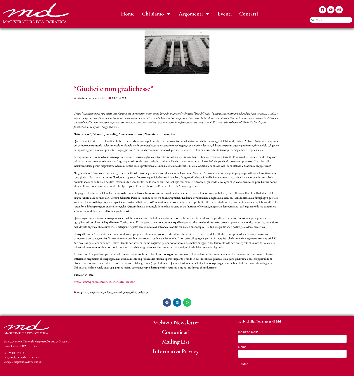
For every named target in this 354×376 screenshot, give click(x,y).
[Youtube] (330, 9)
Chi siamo (153, 13)
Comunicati (176, 332)
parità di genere (121, 292)
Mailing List (176, 341)
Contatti (248, 13)
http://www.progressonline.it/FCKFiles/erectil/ (104, 282)
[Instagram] (339, 9)
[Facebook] (322, 9)
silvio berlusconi (140, 292)
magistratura (96, 292)
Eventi (225, 13)
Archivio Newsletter (175, 322)
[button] (167, 302)
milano (108, 292)
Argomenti (191, 13)
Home (128, 13)
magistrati (82, 292)
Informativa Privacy (176, 351)
